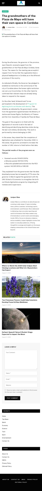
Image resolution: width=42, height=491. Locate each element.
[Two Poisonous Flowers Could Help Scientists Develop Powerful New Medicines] (21, 287)
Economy (5, 425)
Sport (4, 435)
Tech (3, 431)
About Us (5, 454)
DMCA (4, 460)
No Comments (34, 27)
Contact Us (5, 441)
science (5, 11)
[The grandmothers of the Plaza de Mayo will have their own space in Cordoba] (21, 45)
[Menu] (3, 3)
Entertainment (6, 438)
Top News (5, 419)
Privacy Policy (6, 463)
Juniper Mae (11, 27)
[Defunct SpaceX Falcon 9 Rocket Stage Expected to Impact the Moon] (21, 319)
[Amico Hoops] (21, 3)
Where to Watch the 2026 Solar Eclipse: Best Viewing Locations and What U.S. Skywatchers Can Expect (19, 268)
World (4, 422)
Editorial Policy (7, 466)
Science (4, 428)
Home (4, 416)
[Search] (39, 3)
